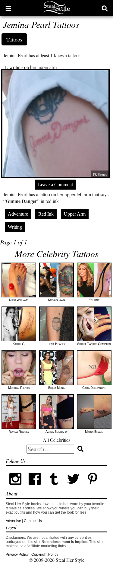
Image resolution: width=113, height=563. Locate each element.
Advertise (13, 521)
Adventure (18, 214)
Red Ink (46, 214)
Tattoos (14, 39)
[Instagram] (15, 487)
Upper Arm (75, 214)
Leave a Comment (55, 184)
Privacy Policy (17, 554)
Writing (15, 227)
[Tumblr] (54, 487)
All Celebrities (56, 440)
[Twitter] (73, 487)
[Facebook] (34, 487)
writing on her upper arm (33, 67)
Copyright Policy (44, 554)
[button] (8, 8)
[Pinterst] (92, 487)
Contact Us (33, 521)
